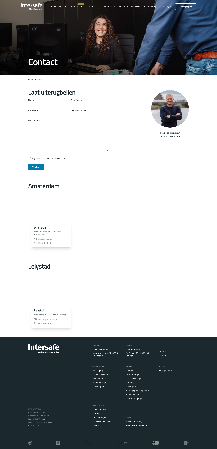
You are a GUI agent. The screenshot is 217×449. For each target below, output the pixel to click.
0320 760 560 (44, 323)
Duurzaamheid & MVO (129, 6)
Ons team (96, 413)
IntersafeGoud (77, 6)
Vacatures (163, 355)
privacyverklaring (59, 158)
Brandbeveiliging (100, 382)
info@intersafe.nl (45, 239)
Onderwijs (130, 382)
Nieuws (95, 425)
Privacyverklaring (134, 421)
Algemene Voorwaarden (137, 425)
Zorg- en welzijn (133, 378)
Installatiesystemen (101, 374)
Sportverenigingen (134, 398)
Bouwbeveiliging (133, 394)
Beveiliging (97, 370)
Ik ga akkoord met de (49, 158)
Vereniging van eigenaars (137, 390)
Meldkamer (97, 378)
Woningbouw (132, 386)
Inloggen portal (166, 370)
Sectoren (93, 6)
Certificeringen (151, 6)
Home (30, 79)
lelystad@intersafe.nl (47, 319)
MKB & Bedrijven (133, 374)
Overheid (130, 370)
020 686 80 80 (44, 243)
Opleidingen (98, 386)
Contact (40, 79)
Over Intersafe (108, 6)
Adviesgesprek (185, 6)
